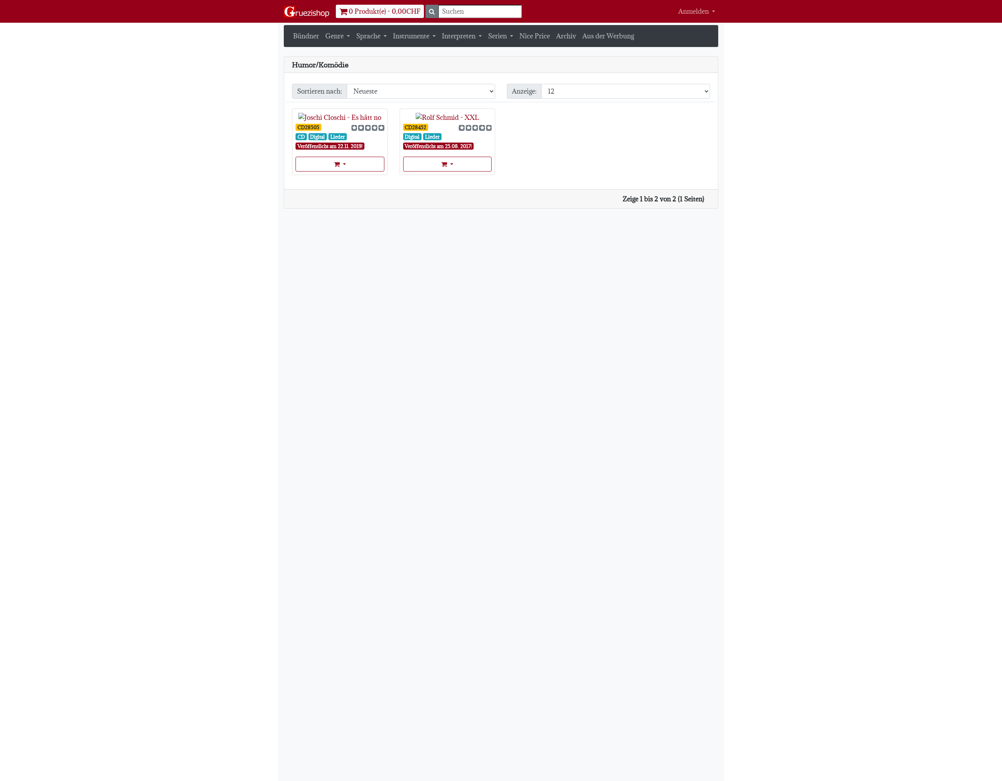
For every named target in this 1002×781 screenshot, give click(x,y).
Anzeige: (524, 91)
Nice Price (534, 36)
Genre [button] (335, 36)
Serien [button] (498, 36)
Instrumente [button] (412, 36)
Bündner (306, 36)
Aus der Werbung (608, 36)
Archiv (566, 36)
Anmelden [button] (694, 11)
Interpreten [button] (459, 36)
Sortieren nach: (319, 91)
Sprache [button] (369, 36)
